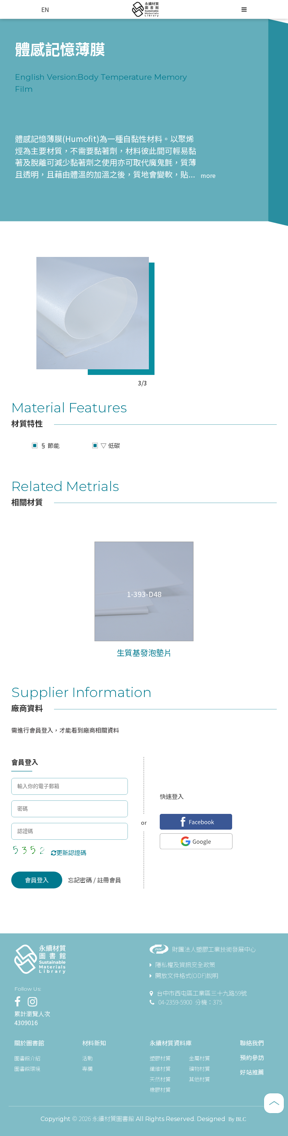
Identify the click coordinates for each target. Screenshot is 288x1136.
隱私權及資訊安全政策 (185, 964)
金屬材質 (199, 1058)
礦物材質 (199, 1068)
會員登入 (37, 879)
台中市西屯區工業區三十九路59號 (202, 992)
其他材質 (199, 1079)
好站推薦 (252, 1071)
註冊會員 (108, 879)
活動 (87, 1058)
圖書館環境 (27, 1068)
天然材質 (160, 1079)
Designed (211, 1119)
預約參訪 (252, 1057)
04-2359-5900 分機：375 (190, 1001)
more (208, 175)
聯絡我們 (252, 1042)
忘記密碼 (80, 879)
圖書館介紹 (27, 1058)
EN (45, 9)
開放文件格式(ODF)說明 (186, 975)
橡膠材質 (160, 1089)
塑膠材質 (160, 1058)
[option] (92, 313)
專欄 (87, 1068)
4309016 (26, 1022)
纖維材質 (160, 1068)
